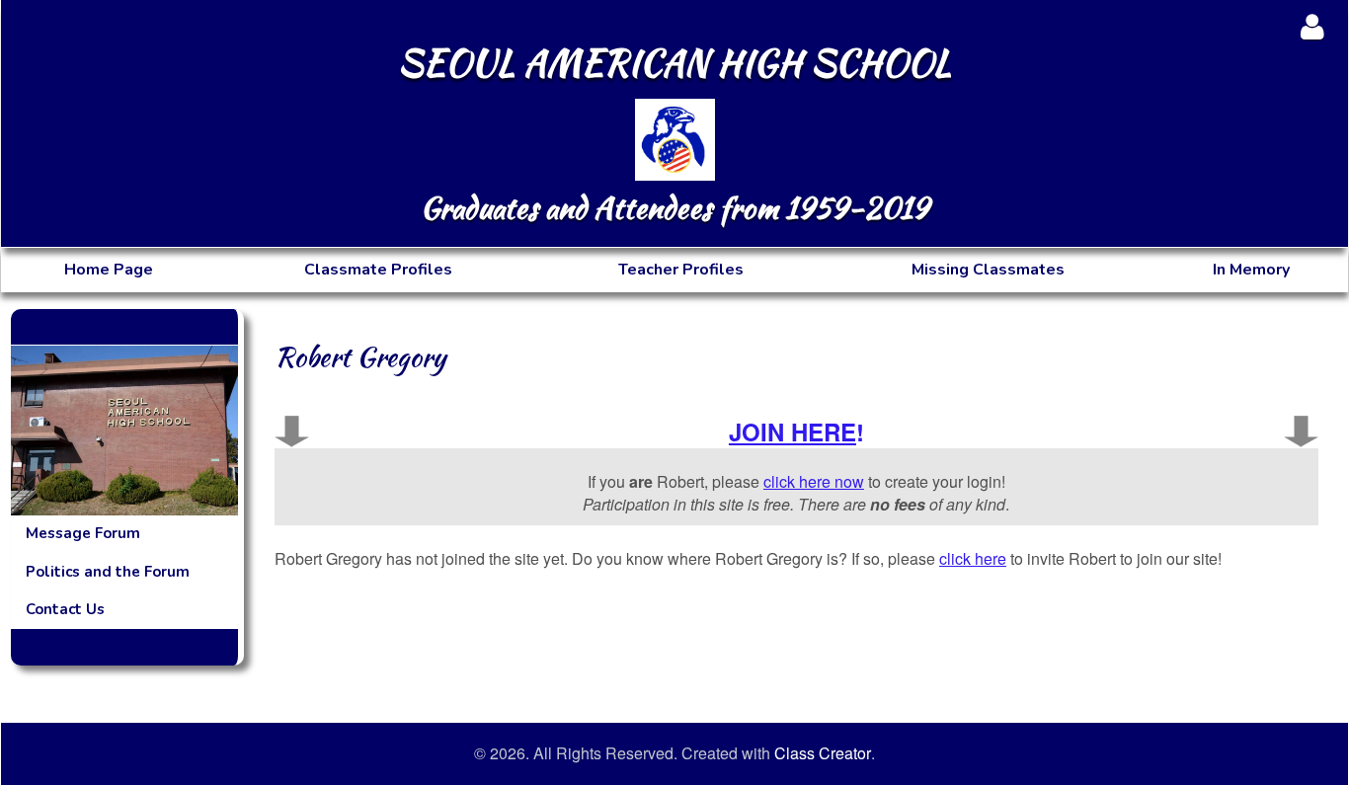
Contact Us (65, 609)
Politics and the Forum (108, 572)
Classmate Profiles (378, 269)
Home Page (108, 269)
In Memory (1251, 269)
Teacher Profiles (681, 269)
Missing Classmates (988, 269)
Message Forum (83, 533)
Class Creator (822, 753)
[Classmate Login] (1312, 26)
